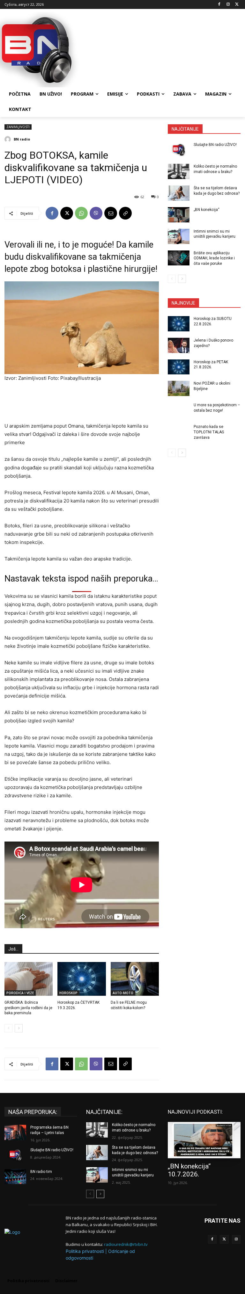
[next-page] (19, 1028)
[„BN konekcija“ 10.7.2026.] (204, 1140)
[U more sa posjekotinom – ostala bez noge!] (178, 410)
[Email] (110, 213)
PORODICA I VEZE (20, 993)
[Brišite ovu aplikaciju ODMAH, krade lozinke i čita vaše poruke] (178, 258)
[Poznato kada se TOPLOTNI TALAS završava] (178, 431)
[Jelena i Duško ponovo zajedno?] (178, 345)
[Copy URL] (125, 213)
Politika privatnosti (85, 1251)
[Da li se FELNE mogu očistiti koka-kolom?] (135, 979)
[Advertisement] (166, 48)
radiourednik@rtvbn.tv (126, 1244)
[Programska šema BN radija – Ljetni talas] (15, 1132)
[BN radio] (8, 139)
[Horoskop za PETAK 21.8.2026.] (178, 367)
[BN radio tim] (15, 1176)
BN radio (22, 139)
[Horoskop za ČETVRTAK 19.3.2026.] (81, 979)
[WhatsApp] (81, 213)
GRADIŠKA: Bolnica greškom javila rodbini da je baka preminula (28, 1008)
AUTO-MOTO (123, 993)
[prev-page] (8, 1028)
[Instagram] (228, 4)
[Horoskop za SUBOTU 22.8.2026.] (178, 323)
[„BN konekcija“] (178, 214)
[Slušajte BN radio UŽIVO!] (178, 149)
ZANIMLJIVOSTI (18, 127)
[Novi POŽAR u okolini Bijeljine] (178, 388)
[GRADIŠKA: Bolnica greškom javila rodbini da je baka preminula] (28, 979)
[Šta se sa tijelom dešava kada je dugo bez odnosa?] (178, 193)
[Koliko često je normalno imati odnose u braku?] (178, 171)
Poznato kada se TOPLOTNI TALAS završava (209, 432)
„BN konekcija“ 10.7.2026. (189, 1170)
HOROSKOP (68, 993)
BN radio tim (41, 1171)
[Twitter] (224, 1239)
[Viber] (96, 213)
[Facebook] (219, 4)
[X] (237, 4)
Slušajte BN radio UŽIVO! (215, 144)
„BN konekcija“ (206, 209)
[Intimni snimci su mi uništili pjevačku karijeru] (178, 236)
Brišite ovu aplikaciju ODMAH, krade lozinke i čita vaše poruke (214, 258)
